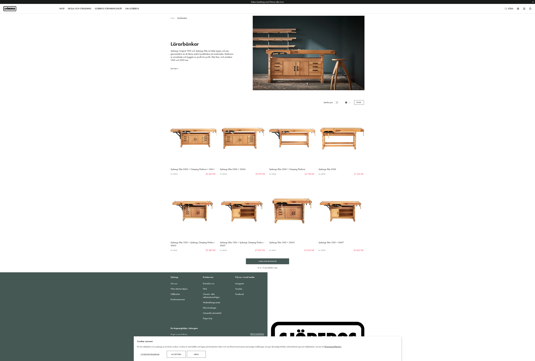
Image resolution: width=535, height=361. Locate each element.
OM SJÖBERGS (132, 8)
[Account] (524, 8)
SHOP (62, 8)
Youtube (238, 288)
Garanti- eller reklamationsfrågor (211, 296)
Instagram (239, 283)
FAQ (205, 288)
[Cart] (530, 8)
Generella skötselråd (212, 313)
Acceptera (176, 354)
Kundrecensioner (178, 299)
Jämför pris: (328, 102)
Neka (196, 354)
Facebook (239, 294)
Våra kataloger (209, 307)
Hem (173, 18)
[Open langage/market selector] (518, 8)
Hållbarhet (175, 294)
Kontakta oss (208, 283)
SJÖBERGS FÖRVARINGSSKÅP (108, 8)
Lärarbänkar (182, 18)
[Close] (533, 2)
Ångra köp (207, 318)
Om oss (174, 283)
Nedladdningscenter (211, 302)
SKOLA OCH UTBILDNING (79, 8)
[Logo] (9, 8)
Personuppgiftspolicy (332, 346)
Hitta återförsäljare (179, 288)
